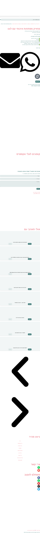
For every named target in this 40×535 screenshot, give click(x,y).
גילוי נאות (20, 455)
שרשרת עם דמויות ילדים (20, 317)
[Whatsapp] (38, 467)
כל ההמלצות (33, 23)
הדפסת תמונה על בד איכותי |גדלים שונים (20, 347)
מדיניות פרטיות (20, 457)
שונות (29, 23)
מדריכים (20, 452)
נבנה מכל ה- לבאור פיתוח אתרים (33, 530)
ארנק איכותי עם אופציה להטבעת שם (20, 287)
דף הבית (37, 23)
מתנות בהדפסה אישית (16, 23)
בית (20, 440)
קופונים (20, 448)
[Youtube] (38, 483)
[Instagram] (38, 486)
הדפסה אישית (24, 23)
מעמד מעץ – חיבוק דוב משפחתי (20, 302)
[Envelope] (38, 470)
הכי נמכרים (20, 445)
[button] (20, 16)
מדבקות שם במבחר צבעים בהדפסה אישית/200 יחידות (20, 257)
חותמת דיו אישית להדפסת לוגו (20, 332)
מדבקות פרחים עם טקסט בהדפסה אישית (20, 242)
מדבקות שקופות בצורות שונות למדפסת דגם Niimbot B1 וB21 (20, 272)
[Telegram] (38, 489)
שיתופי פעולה (20, 450)
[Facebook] (38, 477)
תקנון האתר (20, 460)
